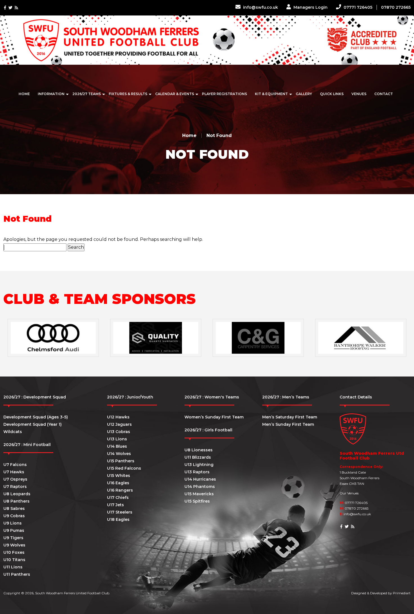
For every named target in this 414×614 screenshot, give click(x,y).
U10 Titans (14, 559)
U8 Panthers (16, 501)
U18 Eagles (118, 519)
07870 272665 (396, 7)
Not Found (219, 135)
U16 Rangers (120, 490)
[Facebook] (5, 7)
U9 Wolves (14, 545)
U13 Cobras (118, 431)
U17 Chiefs (118, 497)
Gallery (304, 94)
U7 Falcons (15, 464)
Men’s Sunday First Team (288, 424)
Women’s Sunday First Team (214, 417)
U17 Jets (115, 504)
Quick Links (332, 94)
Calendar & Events (174, 94)
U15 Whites (118, 475)
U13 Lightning (198, 464)
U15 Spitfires (197, 501)
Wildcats (12, 431)
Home (24, 94)
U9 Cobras (14, 515)
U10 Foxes (14, 552)
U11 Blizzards (197, 457)
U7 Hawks (13, 471)
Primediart (402, 593)
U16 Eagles (118, 482)
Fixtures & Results (128, 94)
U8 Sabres (14, 508)
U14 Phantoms (199, 486)
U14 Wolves (119, 453)
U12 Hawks (118, 417)
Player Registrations (224, 94)
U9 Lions (12, 523)
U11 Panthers (16, 574)
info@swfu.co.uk (260, 7)
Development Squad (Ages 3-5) (35, 417)
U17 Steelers (119, 512)
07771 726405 (357, 7)
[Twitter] (10, 7)
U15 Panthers (120, 460)
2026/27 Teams (86, 94)
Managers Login (310, 7)
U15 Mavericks (199, 493)
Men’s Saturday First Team (289, 417)
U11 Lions (13, 567)
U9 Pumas (13, 530)
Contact (383, 94)
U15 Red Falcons (124, 468)
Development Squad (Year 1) (32, 424)
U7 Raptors (15, 486)
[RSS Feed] (16, 7)
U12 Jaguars (119, 424)
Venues (358, 94)
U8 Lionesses (198, 449)
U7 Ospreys (15, 479)
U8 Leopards (16, 493)
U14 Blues (117, 446)
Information (51, 94)
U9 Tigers (13, 537)
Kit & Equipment (271, 94)
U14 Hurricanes (200, 479)
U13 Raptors (197, 471)
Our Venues (349, 493)
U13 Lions (117, 439)
